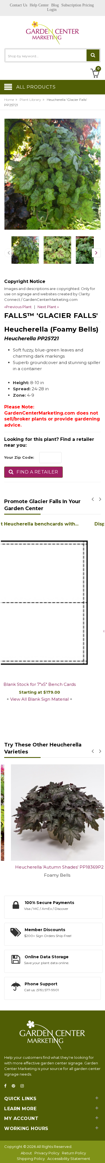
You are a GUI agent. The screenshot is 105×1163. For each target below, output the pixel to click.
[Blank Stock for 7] (52, 603)
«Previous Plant (18, 307)
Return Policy (74, 1153)
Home (9, 99)
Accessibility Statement (68, 1158)
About (26, 1153)
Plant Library (30, 99)
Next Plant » (48, 307)
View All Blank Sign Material (52, 699)
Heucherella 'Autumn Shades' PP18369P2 (52, 867)
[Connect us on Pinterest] (15, 1086)
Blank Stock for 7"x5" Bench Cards (53, 684)
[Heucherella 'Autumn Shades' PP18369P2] (52, 812)
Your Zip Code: (19, 457)
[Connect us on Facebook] (7, 1086)
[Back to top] (99, 1152)
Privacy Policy (46, 1153)
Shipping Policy (31, 1158)
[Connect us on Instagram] (23, 1086)
